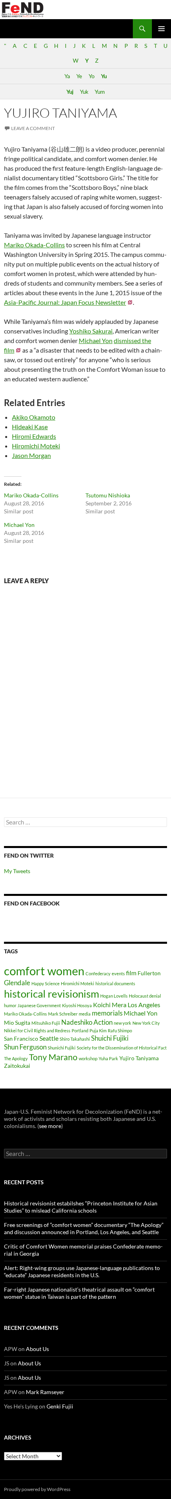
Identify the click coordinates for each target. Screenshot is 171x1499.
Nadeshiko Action (87, 1022)
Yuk (84, 91)
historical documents (115, 983)
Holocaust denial (145, 995)
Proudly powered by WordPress (37, 1489)
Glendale (17, 982)
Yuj (69, 91)
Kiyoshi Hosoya (77, 1005)
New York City (146, 1023)
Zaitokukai (17, 1065)
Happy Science (45, 983)
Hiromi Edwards (34, 436)
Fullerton (149, 973)
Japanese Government (39, 1005)
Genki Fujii (60, 1406)
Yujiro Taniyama (139, 1058)
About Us (37, 1348)
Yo (91, 76)
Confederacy (98, 973)
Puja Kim (98, 1030)
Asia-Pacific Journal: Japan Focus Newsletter (65, 302)
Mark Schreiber (63, 1013)
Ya (67, 76)
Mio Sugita (17, 1022)
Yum (100, 91)
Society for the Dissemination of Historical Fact (122, 1047)
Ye (79, 76)
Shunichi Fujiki (62, 1047)
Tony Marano (53, 1057)
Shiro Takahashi (75, 1038)
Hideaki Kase (30, 426)
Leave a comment (33, 128)
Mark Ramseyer (45, 1392)
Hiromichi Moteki (36, 446)
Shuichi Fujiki (109, 1038)
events (118, 973)
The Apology (16, 1058)
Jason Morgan (31, 455)
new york (122, 1023)
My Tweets (17, 871)
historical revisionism (51, 993)
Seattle (48, 1038)
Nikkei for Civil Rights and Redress (37, 1030)
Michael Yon (96, 340)
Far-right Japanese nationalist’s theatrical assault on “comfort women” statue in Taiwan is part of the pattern (79, 1293)
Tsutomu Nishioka (108, 495)
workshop (88, 1058)
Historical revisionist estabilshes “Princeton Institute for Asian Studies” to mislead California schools (80, 1207)
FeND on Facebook (32, 903)
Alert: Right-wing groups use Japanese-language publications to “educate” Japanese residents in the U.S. (82, 1271)
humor (10, 1005)
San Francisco (21, 1038)
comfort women (44, 971)
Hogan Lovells (114, 995)
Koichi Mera (109, 1004)
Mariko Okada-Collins (34, 245)
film (131, 972)
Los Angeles (144, 1004)
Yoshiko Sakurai (91, 331)
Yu (104, 76)
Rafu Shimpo (120, 1030)
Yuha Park (108, 1058)
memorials (107, 1013)
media (85, 1013)
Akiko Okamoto (33, 417)
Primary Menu (161, 28)
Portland (80, 1030)
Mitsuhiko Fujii (45, 1023)
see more (50, 1125)
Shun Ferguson (25, 1047)
